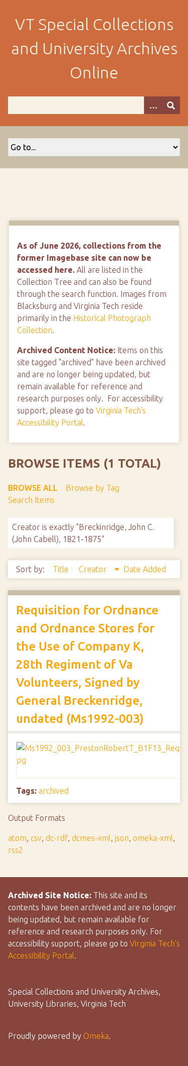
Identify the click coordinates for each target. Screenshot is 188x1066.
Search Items (31, 499)
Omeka (96, 1035)
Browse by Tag (92, 487)
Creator (94, 569)
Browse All (33, 487)
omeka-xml (153, 837)
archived (54, 790)
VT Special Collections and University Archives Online (94, 48)
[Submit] (171, 105)
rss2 (15, 850)
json (122, 837)
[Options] (153, 105)
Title (62, 569)
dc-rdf (57, 837)
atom (17, 837)
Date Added (144, 569)
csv (36, 837)
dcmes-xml (91, 837)
